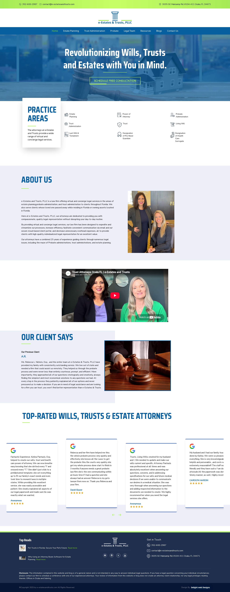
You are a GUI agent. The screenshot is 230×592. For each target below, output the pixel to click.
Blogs (159, 30)
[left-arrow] (113, 514)
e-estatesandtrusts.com (47, 587)
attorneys (64, 216)
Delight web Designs (200, 587)
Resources (145, 30)
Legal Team (129, 30)
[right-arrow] (119, 514)
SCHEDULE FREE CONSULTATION (115, 81)
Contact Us (172, 30)
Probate (114, 30)
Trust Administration (94, 30)
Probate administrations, (59, 242)
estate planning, (28, 204)
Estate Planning (71, 30)
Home (55, 30)
